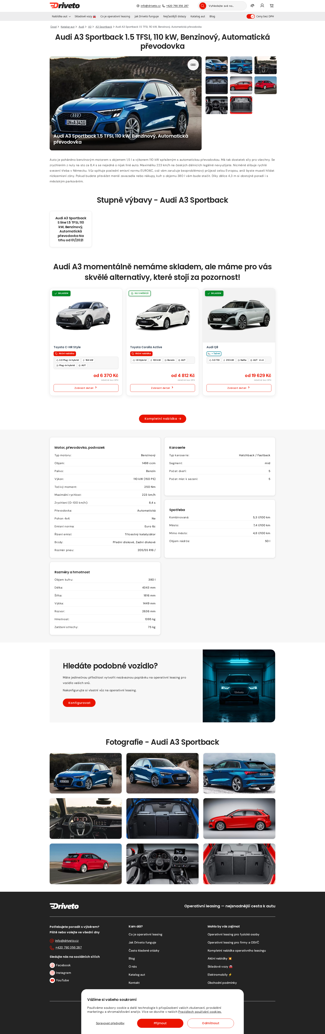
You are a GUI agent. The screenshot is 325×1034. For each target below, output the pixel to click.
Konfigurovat (79, 703)
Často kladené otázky (144, 951)
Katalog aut (137, 975)
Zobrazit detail (83, 388)
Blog (132, 958)
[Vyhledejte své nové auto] (202, 5)
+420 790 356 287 (177, 6)
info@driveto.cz (151, 6)
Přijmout (160, 1023)
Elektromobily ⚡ (220, 975)
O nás (133, 967)
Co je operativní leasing (145, 934)
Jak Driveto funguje (142, 942)
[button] (61, 16)
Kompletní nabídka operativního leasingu (237, 951)
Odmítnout (210, 1023)
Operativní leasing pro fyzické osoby (233, 934)
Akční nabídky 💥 (220, 958)
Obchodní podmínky (222, 983)
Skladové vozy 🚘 (220, 967)
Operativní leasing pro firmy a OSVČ (233, 942)
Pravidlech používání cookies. (200, 1012)
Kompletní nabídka (161, 418)
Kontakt (134, 983)
